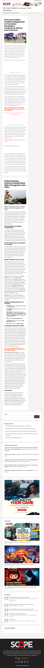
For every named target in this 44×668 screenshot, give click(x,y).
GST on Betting (11, 619)
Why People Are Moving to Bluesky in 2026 (14, 437)
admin (6, 543)
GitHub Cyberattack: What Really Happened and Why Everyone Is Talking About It (21, 431)
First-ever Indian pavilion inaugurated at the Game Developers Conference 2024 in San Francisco (14, 25)
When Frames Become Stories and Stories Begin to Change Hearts (17, 542)
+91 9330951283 (7, 0)
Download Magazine (7, 10)
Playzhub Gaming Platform (10, 454)
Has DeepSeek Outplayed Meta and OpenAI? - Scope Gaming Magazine (19, 470)
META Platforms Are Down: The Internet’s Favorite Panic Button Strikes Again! (20, 428)
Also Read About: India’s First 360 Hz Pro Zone (14, 140)
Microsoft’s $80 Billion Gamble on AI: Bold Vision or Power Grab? (17, 461)
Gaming (8, 8)
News (17, 8)
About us (29, 8)
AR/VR (4, 8)
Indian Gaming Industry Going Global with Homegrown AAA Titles (14, 184)
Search (6, 414)
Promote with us (23, 8)
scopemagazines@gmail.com (15, 0)
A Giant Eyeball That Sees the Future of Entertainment (19, 597)
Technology (13, 8)
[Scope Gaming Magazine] (7, 4)
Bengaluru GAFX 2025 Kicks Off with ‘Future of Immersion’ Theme (21, 604)
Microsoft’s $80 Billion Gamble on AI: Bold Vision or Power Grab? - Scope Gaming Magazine (23, 615)
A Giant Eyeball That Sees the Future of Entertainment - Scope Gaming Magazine (21, 459)
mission (11, 386)
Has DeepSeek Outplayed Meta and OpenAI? (18, 466)
